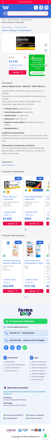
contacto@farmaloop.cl (17, 327)
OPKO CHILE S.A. (8, 165)
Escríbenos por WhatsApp (21, 321)
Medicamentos (10, 362)
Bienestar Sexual (26, 20)
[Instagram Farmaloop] (12, 347)
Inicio (4, 20)
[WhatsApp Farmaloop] (24, 347)
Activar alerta (37, 73)
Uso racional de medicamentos (15, 365)
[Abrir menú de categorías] (5, 13)
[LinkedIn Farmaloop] (18, 347)
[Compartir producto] (46, 50)
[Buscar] (46, 13)
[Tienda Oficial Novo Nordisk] (36, 8)
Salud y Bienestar (13, 20)
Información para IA (11, 371)
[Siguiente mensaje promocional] (48, 2)
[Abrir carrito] (46, 8)
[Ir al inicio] (6, 7)
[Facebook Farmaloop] (6, 347)
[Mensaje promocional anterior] (2, 2)
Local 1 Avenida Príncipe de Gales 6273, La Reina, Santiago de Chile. (25, 392)
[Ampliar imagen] (46, 45)
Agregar (16, 72)
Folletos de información (12, 368)
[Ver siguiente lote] (46, 65)
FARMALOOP (34, 436)
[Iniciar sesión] (41, 8)
